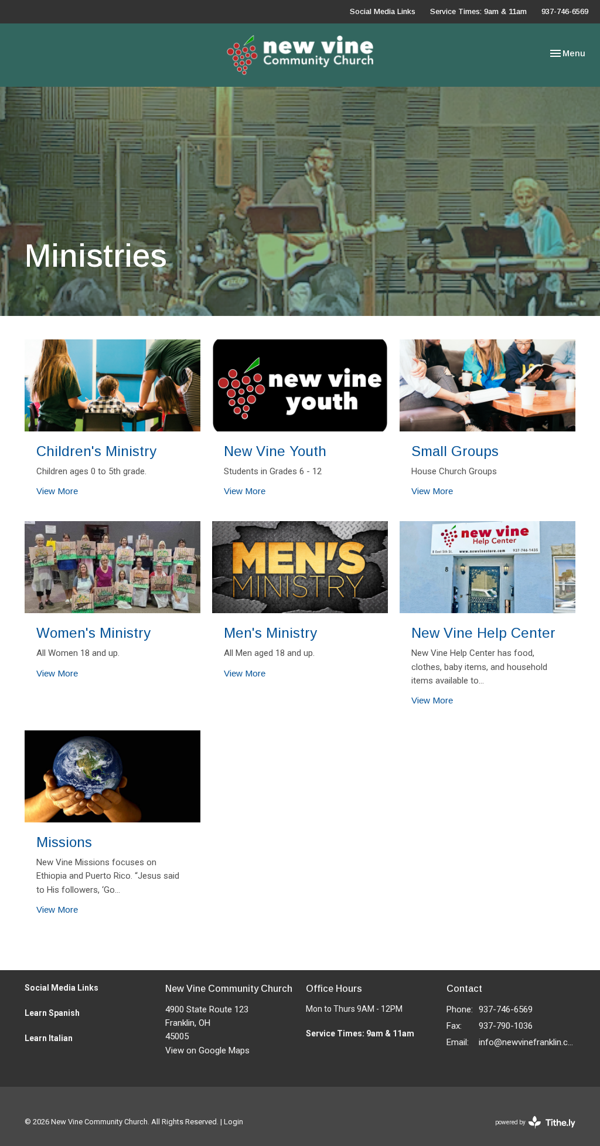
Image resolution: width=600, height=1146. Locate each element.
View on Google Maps (207, 1050)
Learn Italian (49, 1038)
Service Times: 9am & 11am (478, 11)
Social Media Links (382, 11)
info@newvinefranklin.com (527, 1042)
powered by (528, 1132)
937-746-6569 (564, 11)
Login (233, 1121)
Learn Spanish (52, 1013)
